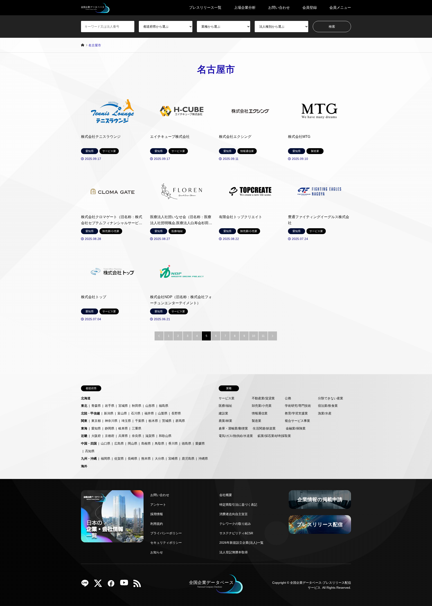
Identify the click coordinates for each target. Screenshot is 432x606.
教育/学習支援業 (296, 413)
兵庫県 (123, 436)
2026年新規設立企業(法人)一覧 (241, 542)
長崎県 (132, 458)
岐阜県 (123, 428)
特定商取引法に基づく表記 (238, 504)
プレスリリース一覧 (205, 7)
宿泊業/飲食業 (328, 405)
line (86, 584)
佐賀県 (119, 458)
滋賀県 (150, 436)
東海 (84, 428)
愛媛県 (200, 443)
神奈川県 (111, 421)
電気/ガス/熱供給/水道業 (236, 436)
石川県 (135, 413)
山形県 (150, 405)
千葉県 (139, 421)
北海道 (85, 398)
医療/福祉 (225, 405)
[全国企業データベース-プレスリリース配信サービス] (95, 7)
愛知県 (96, 428)
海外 (84, 466)
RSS (138, 584)
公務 (288, 398)
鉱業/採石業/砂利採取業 (274, 436)
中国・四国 (89, 443)
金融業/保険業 (296, 428)
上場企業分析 (245, 7)
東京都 (96, 421)
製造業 (256, 421)
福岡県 (105, 458)
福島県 (163, 405)
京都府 (109, 436)
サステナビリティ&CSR (236, 533)
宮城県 (123, 405)
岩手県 (109, 405)
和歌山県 (165, 436)
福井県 (149, 413)
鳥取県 (159, 443)
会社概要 (225, 495)
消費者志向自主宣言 (233, 514)
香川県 (173, 443)
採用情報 (156, 514)
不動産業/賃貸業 (263, 398)
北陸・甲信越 (90, 413)
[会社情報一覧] (112, 516)
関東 (84, 421)
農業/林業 (225, 421)
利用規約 (156, 523)
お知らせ (156, 552)
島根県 (146, 443)
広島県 (119, 443)
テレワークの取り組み (235, 523)
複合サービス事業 (297, 421)
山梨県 (162, 413)
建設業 (223, 413)
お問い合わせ (279, 7)
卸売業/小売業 (262, 405)
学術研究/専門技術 (298, 405)
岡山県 (132, 443)
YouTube (125, 584)
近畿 (84, 436)
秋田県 (136, 405)
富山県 (122, 413)
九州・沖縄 (89, 458)
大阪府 (96, 436)
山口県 (105, 443)
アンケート (158, 504)
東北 (84, 405)
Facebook (112, 584)
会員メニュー (340, 7)
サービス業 (226, 398)
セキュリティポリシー (166, 542)
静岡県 (109, 428)
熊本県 (146, 458)
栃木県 (153, 421)
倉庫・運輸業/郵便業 (233, 428)
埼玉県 (126, 421)
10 (253, 336)
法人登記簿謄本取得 (233, 552)
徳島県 (186, 443)
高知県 (89, 451)
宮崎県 (173, 458)
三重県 (136, 428)
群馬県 (180, 421)
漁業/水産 (324, 413)
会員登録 (309, 7)
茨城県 (166, 421)
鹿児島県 (188, 458)
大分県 (159, 458)
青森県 (96, 405)
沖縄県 (203, 458)
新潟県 (108, 413)
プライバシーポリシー (166, 533)
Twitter (99, 584)
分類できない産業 (330, 398)
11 (263, 336)
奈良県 (136, 436)
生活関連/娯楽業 (264, 428)
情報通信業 (260, 413)
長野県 (176, 413)
